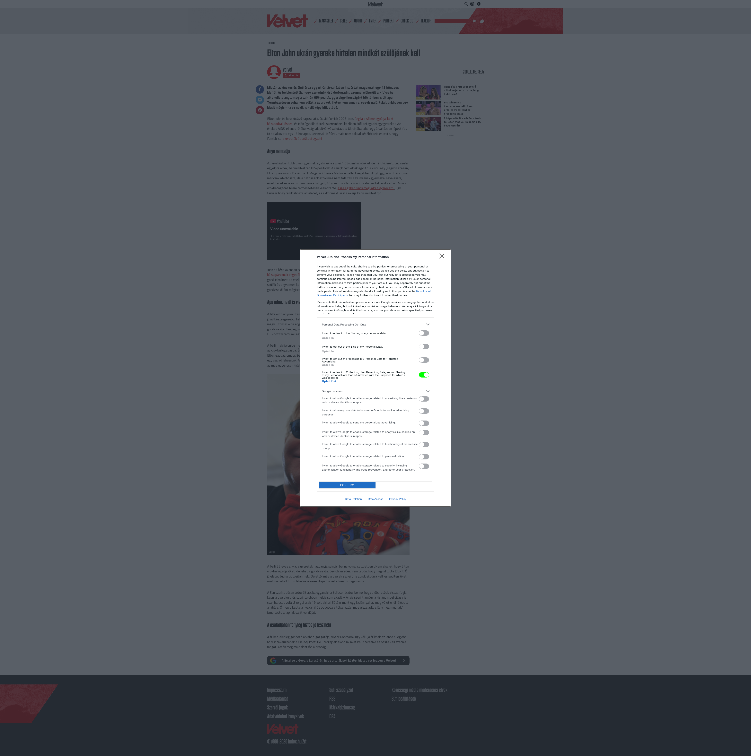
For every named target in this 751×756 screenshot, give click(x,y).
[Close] (443, 257)
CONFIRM (347, 485)
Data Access (375, 498)
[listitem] (375, 324)
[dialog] (375, 378)
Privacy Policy (397, 498)
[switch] (424, 333)
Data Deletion (353, 498)
